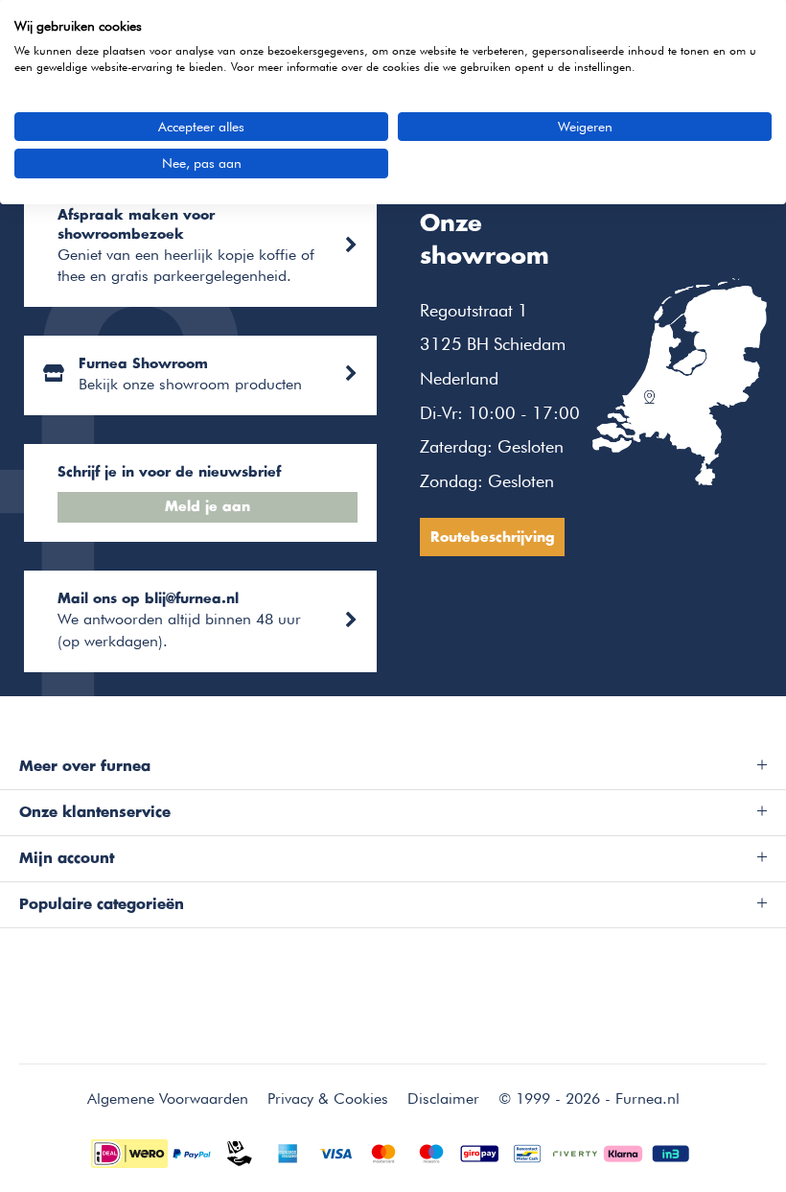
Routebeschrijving (492, 538)
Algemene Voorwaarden (167, 1098)
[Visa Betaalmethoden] (335, 1151)
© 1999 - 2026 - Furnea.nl (589, 1098)
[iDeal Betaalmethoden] (129, 1151)
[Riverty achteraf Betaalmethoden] (575, 1151)
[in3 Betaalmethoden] (671, 1151)
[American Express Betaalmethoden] (288, 1151)
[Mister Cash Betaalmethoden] (527, 1151)
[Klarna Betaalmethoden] (623, 1151)
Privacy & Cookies (327, 1098)
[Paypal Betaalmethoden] (192, 1151)
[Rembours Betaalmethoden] (240, 1151)
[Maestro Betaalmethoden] (431, 1151)
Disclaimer (443, 1098)
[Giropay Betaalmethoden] (479, 1151)
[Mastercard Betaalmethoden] (383, 1151)
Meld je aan (207, 507)
